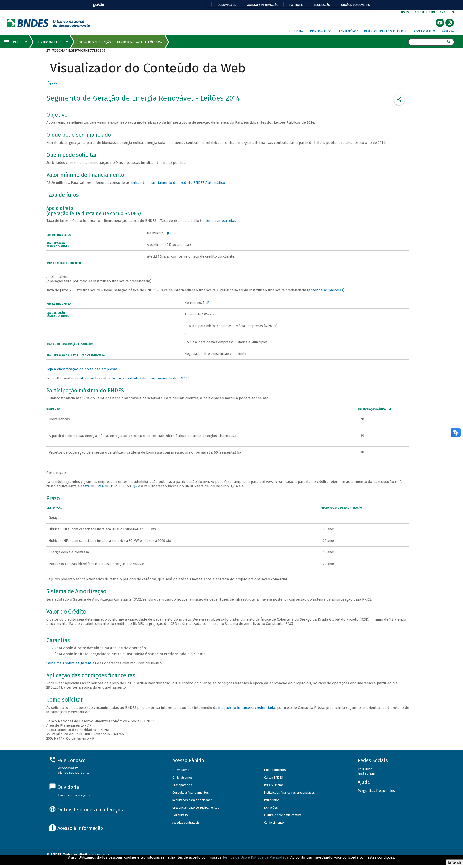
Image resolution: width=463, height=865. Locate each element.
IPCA (100, 486)
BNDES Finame (274, 785)
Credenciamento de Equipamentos (195, 807)
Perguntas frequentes (376, 790)
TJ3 (123, 486)
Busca (404, 42)
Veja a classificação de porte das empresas (82, 369)
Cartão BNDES (273, 777)
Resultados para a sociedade (192, 800)
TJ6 (134, 486)
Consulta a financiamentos (190, 792)
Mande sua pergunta (73, 772)
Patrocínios (271, 800)
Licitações (271, 807)
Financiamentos (320, 31)
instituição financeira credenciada (246, 707)
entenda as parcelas (218, 220)
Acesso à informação (262, 4)
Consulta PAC (181, 815)
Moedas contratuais (186, 822)
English (405, 12)
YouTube (365, 769)
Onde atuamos (182, 777)
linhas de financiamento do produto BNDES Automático (178, 182)
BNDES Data (295, 31)
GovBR (99, 5)
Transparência (347, 31)
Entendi (454, 862)
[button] (51, 82)
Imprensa (447, 31)
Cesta (85, 486)
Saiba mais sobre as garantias (71, 663)
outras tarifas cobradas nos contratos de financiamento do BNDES (133, 378)
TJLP (168, 233)
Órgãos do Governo (355, 4)
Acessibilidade (425, 12)
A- (446, 12)
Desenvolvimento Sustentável (386, 31)
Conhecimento (424, 31)
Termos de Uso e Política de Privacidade (255, 857)
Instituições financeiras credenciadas (289, 792)
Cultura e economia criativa (282, 815)
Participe (296, 4)
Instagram (366, 773)
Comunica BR (227, 4)
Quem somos (181, 770)
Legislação (322, 4)
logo (48, 23)
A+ (442, 12)
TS (112, 486)
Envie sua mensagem (74, 795)
